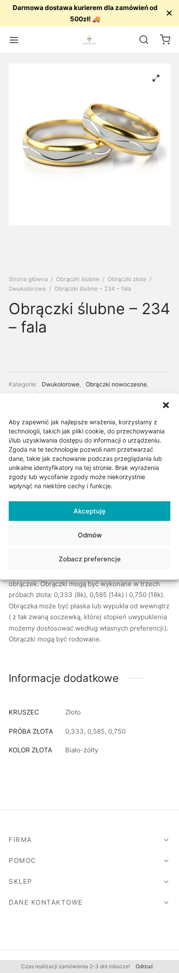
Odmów (90, 535)
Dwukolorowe (27, 288)
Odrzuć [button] (144, 966)
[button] (166, 404)
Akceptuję (89, 511)
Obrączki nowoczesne (116, 384)
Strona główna (28, 278)
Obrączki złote (127, 278)
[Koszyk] (165, 39)
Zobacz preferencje (90, 559)
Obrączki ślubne (77, 278)
